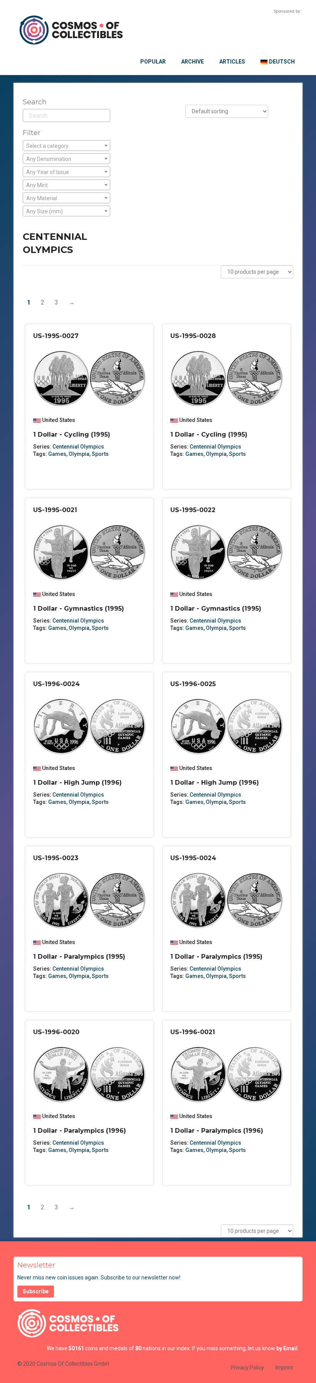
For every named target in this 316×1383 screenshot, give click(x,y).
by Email (287, 1348)
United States (58, 420)
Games (57, 454)
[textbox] (66, 146)
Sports (100, 454)
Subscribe (36, 1291)
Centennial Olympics (78, 447)
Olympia (79, 454)
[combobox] (66, 145)
